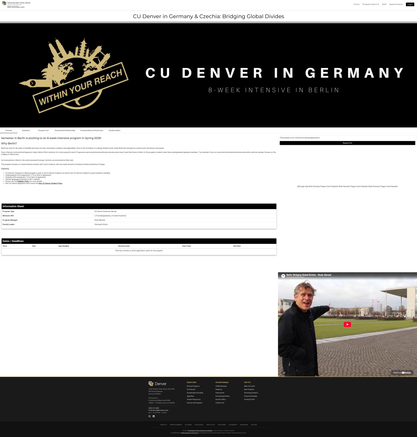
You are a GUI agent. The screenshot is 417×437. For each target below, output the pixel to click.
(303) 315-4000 (153, 408)
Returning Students (251, 393)
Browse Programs (193, 386)
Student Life (220, 403)
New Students (249, 389)
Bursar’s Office (221, 399)
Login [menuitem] (410, 4)
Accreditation (233, 424)
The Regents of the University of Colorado (200, 430)
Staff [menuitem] (384, 4)
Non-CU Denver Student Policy (50, 183)
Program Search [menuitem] (370, 4)
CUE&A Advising (221, 386)
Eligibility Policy (23, 181)
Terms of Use (210, 424)
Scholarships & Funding (195, 393)
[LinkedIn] (154, 416)
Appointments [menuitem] (396, 4)
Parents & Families (250, 396)
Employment (244, 424)
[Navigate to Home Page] (16, 4)
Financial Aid (220, 393)
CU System (188, 424)
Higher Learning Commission (189, 433)
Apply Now (190, 396)
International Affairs (223, 396)
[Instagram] (149, 416)
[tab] (8, 130)
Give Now (254, 424)
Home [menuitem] (356, 4)
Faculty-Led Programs (194, 403)
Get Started (191, 389)
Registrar (219, 389)
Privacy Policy (199, 424)
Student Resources (194, 399)
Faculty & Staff (249, 399)
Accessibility (222, 424)
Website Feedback (176, 424)
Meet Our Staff (249, 386)
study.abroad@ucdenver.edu (158, 410)
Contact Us (163, 424)
